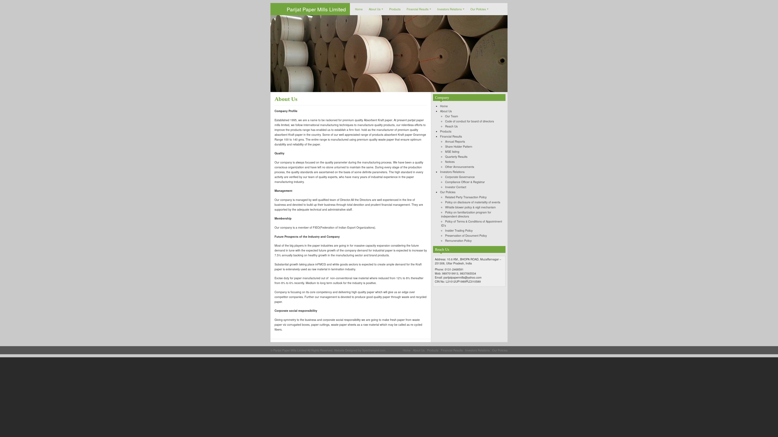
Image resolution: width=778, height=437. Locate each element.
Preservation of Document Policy (466, 235)
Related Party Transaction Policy (466, 197)
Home (359, 9)
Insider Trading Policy (459, 230)
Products (395, 9)
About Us (374, 9)
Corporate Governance (460, 177)
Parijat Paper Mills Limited (316, 9)
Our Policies (478, 9)
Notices (450, 162)
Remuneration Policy (458, 241)
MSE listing (452, 152)
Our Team (451, 116)
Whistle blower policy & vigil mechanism (470, 207)
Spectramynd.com (373, 350)
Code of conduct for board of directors (469, 121)
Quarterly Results (456, 157)
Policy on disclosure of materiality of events (472, 202)
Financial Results (418, 9)
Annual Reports (455, 141)
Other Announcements (459, 167)
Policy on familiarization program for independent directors (466, 214)
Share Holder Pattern (458, 146)
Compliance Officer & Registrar (465, 182)
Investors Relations (449, 9)
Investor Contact (455, 187)
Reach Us (451, 126)
